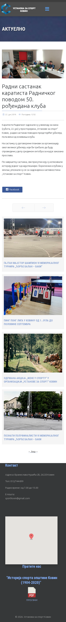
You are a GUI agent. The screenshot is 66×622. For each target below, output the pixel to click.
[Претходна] (23, 208)
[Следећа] (44, 208)
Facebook (14, 189)
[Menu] (47, 9)
